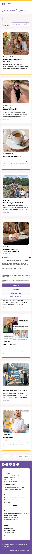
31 (14, 456)
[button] (29, 257)
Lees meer (6, 71)
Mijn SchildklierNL (10, 10)
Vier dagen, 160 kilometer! (13, 203)
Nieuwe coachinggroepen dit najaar (12, 60)
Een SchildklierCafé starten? (13, 156)
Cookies (12, 296)
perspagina (14, 499)
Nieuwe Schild (8, 437)
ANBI (14, 505)
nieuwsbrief (7, 519)
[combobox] (19, 24)
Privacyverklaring (25, 550)
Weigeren (16, 289)
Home (3, 19)
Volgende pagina (24, 456)
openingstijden (19, 489)
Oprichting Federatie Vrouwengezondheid (11, 250)
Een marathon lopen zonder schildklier (10, 109)
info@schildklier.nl (9, 480)
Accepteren (16, 285)
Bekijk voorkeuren (16, 293)
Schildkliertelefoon (9, 484)
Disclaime (17, 550)
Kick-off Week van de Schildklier (15, 391)
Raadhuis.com (5, 546)
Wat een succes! (9, 344)
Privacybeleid (18, 296)
